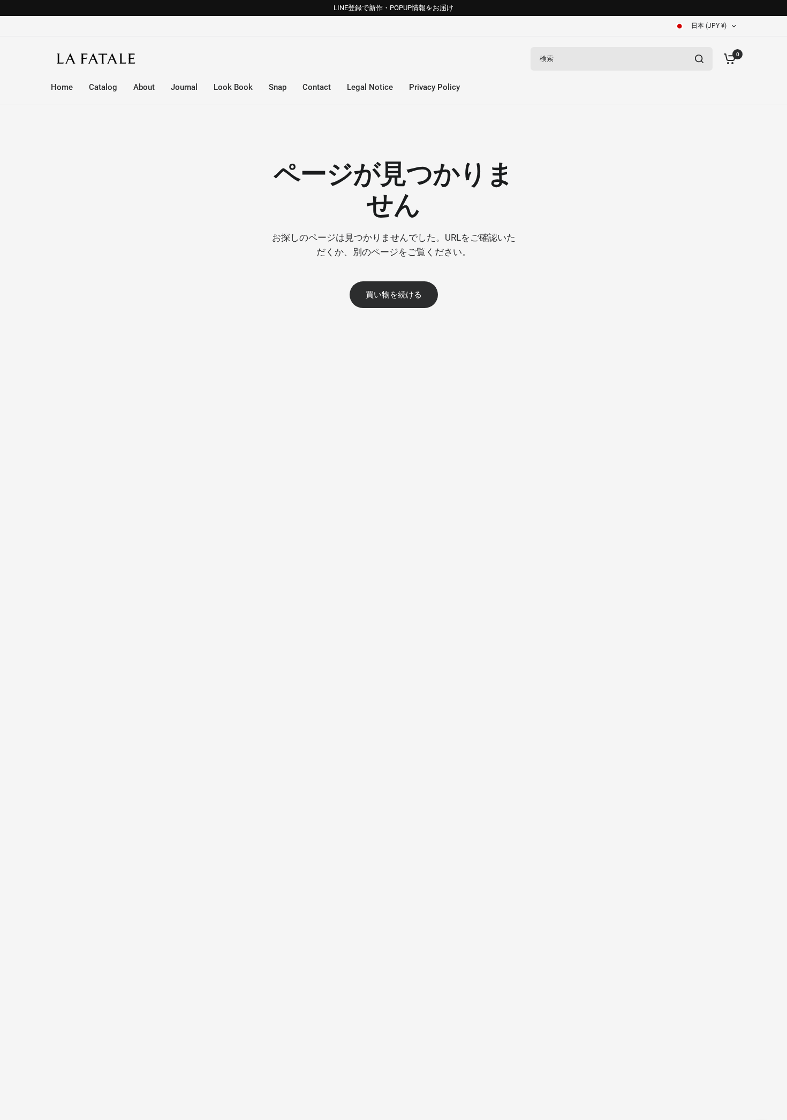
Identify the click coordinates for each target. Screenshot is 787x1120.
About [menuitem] (144, 87)
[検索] (699, 59)
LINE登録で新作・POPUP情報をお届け (393, 8)
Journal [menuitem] (184, 87)
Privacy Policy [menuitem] (434, 87)
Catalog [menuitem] (103, 87)
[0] (727, 58)
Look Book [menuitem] (233, 87)
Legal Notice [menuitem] (370, 87)
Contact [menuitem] (316, 87)
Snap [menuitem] (277, 87)
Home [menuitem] (62, 87)
